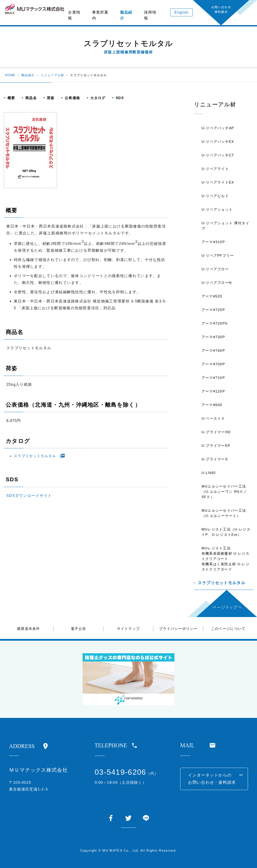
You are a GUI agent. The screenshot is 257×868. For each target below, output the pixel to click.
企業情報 (74, 15)
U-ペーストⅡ (213, 418)
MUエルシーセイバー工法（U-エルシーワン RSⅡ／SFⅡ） (224, 491)
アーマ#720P (213, 310)
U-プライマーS (215, 459)
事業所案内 (100, 15)
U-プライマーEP (216, 446)
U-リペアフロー (215, 269)
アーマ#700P (213, 364)
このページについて (228, 629)
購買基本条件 (28, 629)
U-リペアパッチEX (218, 142)
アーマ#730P (213, 337)
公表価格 (72, 98)
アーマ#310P (213, 242)
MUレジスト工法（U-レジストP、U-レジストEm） (226, 532)
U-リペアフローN (217, 283)
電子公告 (78, 629)
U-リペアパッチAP (218, 128)
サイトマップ (128, 629)
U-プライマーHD (216, 432)
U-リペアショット (217, 209)
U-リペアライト (215, 169)
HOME (10, 75)
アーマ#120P (213, 391)
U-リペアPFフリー (218, 255)
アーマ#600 (212, 405)
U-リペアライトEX (218, 182)
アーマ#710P (213, 378)
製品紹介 (126, 15)
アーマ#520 (212, 296)
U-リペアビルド (215, 196)
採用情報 (150, 15)
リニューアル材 (52, 75)
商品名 (31, 98)
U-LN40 (209, 473)
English (181, 12)
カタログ (98, 98)
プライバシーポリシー (178, 629)
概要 (11, 98)
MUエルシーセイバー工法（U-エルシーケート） (224, 513)
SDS (120, 98)
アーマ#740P (213, 351)
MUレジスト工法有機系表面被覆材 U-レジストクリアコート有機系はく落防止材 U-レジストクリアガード (225, 558)
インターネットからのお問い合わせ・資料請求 (212, 779)
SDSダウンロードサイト (29, 495)
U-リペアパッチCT (218, 155)
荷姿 (51, 98)
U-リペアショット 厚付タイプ (225, 225)
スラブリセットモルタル (35, 456)
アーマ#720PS (215, 323)
